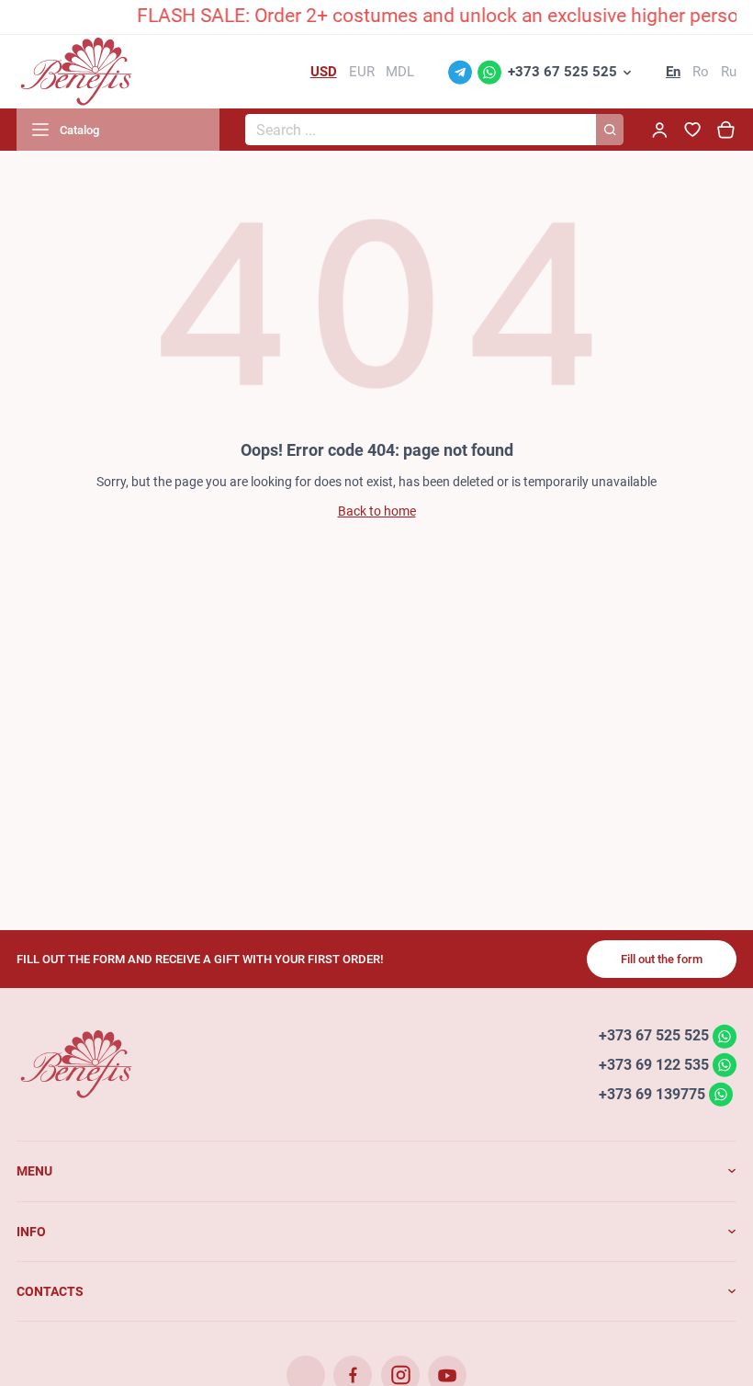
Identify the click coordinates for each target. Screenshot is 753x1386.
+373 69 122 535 (654, 1065)
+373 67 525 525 (562, 71)
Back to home (377, 511)
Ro (700, 71)
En (673, 71)
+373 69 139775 (652, 1093)
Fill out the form (661, 959)
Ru (728, 71)
